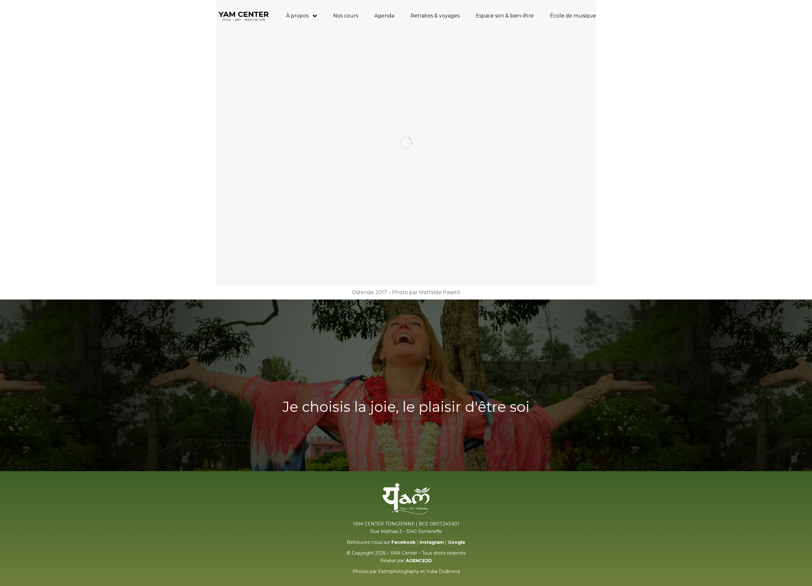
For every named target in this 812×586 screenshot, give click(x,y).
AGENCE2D (419, 560)
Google (456, 542)
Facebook (403, 542)
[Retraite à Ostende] (406, 143)
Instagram (432, 542)
